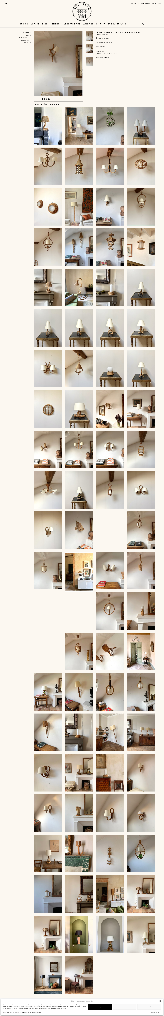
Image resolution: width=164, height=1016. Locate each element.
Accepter (99, 1007)
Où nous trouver (117, 24)
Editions (56, 24)
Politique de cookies (8, 1012)
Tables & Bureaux (22, 38)
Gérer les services (154, 1012)
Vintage (35, 24)
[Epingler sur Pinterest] (47, 99)
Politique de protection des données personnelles (28, 1012)
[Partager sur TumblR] (49, 99)
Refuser (125, 1007)
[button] (160, 1001)
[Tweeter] (45, 99)
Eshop (45, 24)
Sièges (27, 35)
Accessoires (25, 45)
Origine (24, 24)
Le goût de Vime (72, 24)
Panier (159, 3)
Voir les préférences (149, 1007)
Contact (100, 24)
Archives (88, 24)
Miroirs (26, 42)
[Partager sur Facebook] (43, 99)
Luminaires (25, 40)
